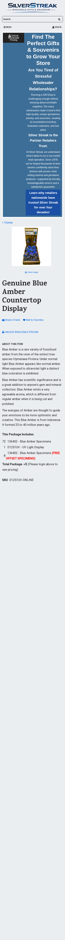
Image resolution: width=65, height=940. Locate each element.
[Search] (59, 19)
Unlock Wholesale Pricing (13, 37)
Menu (8, 27)
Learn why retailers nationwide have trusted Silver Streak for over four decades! (43, 202)
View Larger (33, 272)
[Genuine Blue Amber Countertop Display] (31, 246)
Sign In (57, 27)
